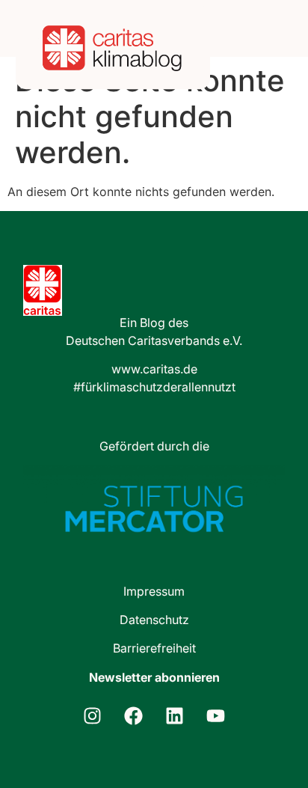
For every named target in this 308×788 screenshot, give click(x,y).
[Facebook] (134, 715)
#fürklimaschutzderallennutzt (154, 386)
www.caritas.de (154, 368)
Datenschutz (154, 619)
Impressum (154, 591)
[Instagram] (92, 715)
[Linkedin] (175, 715)
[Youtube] (216, 715)
